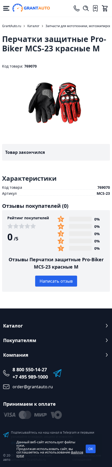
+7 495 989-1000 (30, 377)
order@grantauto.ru (33, 387)
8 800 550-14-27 (30, 369)
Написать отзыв (56, 281)
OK (90, 448)
